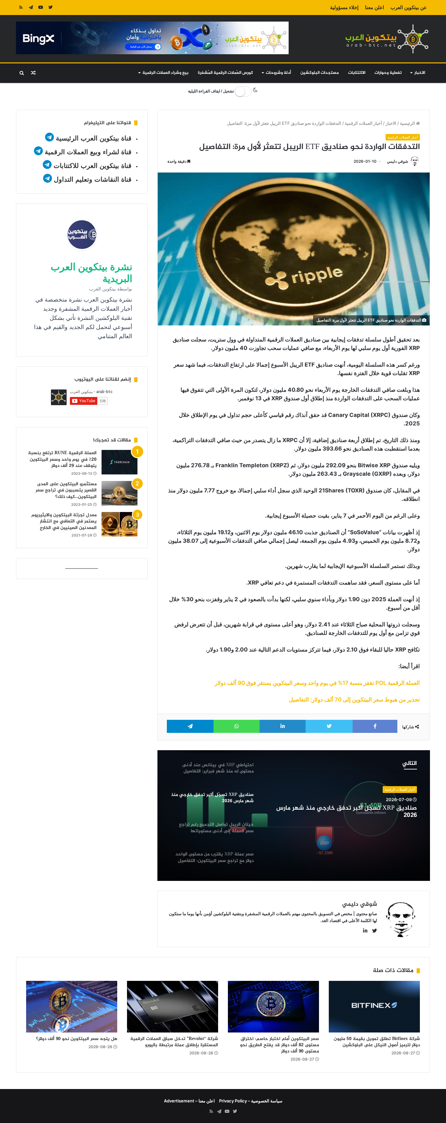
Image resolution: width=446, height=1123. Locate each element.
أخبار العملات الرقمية (363, 123)
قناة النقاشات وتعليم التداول (93, 179)
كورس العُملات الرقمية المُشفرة (225, 72)
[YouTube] (40, 7)
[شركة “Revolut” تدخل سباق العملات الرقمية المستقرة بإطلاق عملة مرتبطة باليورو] (172, 1006)
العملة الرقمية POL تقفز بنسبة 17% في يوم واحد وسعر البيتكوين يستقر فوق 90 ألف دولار (317, 683)
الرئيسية (408, 123)
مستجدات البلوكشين (319, 72)
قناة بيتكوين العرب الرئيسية (94, 138)
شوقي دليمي (397, 161)
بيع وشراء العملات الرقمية (165, 72)
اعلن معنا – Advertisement (189, 1100)
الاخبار (419, 72)
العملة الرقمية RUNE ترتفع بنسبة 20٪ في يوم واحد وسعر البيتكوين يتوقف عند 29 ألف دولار (62, 459)
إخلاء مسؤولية (344, 7)
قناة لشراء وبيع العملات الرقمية (88, 152)
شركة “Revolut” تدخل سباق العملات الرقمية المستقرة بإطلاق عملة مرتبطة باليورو (174, 1042)
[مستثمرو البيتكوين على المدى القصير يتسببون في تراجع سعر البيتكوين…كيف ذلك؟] (119, 493)
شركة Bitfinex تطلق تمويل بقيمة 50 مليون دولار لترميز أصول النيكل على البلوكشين (377, 1042)
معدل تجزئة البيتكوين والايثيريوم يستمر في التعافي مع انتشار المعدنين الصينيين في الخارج (64, 521)
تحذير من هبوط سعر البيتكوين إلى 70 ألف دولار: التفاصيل (354, 699)
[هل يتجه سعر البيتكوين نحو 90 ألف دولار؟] (71, 1006)
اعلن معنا (374, 7)
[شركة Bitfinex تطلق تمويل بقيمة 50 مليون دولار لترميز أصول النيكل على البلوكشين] (374, 1006)
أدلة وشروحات (278, 72)
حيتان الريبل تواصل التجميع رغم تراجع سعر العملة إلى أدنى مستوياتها (346, 813)
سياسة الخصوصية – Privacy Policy (250, 1100)
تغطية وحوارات (388, 72)
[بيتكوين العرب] (387, 38)
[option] (293, 815)
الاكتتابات (356, 72)
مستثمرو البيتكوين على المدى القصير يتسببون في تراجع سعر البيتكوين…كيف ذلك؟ (66, 490)
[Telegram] (31, 7)
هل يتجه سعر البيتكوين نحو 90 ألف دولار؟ (76, 1039)
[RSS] (21, 7)
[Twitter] (50, 7)
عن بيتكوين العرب (408, 7)
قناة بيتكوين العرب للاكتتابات (92, 165)
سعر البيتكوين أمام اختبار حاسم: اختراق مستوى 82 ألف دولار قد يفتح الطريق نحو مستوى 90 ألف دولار (279, 1045)
